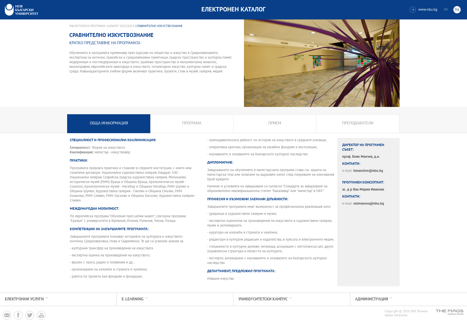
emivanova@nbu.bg (368, 203)
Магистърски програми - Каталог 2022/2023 (101, 26)
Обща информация (109, 123)
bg (457, 9)
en (446, 9)
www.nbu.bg (424, 10)
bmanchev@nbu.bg (368, 171)
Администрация (371, 299)
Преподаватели (357, 123)
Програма (191, 123)
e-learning (133, 299)
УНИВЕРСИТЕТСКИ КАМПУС (262, 299)
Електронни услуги (24, 299)
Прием (274, 123)
